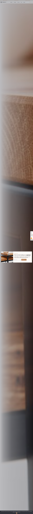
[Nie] (32, 512)
